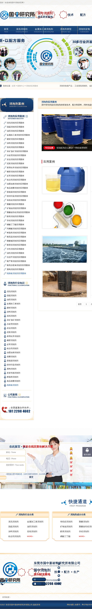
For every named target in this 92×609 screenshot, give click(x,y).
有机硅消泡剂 (66, 522)
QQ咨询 (73, 584)
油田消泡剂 (32, 526)
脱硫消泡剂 (13, 526)
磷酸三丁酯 (65, 536)
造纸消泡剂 (32, 531)
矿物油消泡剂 (66, 526)
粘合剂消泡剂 (14, 536)
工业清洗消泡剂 (81, 86)
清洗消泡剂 (22, 30)
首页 (6, 30)
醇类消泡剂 (65, 531)
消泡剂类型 (66, 30)
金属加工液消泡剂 (44, 30)
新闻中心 (20, 86)
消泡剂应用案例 (32, 86)
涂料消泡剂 (13, 531)
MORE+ (30, 536)
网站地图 (70, 605)
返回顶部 (87, 454)
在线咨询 (74, 579)
